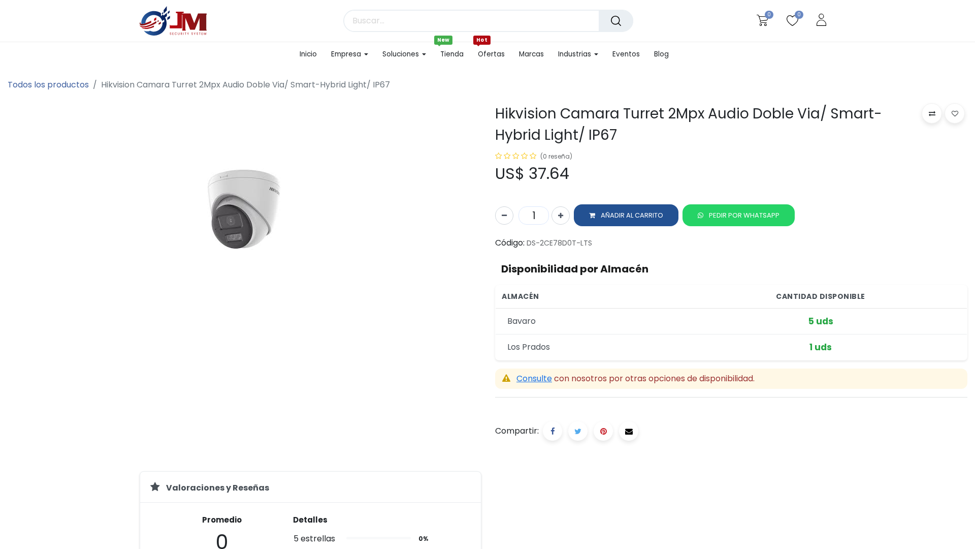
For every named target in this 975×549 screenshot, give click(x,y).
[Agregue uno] (560, 215)
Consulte (534, 378)
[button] (626, 215)
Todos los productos (48, 84)
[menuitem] (312, 54)
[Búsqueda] (616, 21)
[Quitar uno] (504, 215)
